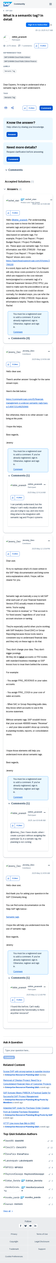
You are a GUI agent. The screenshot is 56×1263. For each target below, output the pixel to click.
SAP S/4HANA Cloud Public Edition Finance (20, 61)
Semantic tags (12, 917)
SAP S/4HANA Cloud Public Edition (17, 57)
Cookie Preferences (14, 1256)
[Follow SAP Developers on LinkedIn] (35, 1226)
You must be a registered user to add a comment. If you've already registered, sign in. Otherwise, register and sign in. (27, 320)
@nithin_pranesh (19, 220)
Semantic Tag (9, 97)
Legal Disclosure (42, 1241)
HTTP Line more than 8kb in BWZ (19, 1123)
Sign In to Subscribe (37, 25)
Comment (46, 108)
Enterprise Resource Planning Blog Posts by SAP (28, 1115)
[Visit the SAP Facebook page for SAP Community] (21, 1226)
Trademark (14, 1249)
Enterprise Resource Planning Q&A (22, 1075)
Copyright (14, 1241)
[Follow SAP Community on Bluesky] (25, 1226)
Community (19, 4)
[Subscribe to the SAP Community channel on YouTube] (30, 1226)
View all (7, 1211)
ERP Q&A (9, 11)
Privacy (14, 1234)
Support (42, 1249)
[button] (36, 45)
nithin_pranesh (19, 37)
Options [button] (51, 25)
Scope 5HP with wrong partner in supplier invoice (26, 1071)
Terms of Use (42, 1234)
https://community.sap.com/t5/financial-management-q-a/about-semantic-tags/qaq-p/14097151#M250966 (27, 403)
